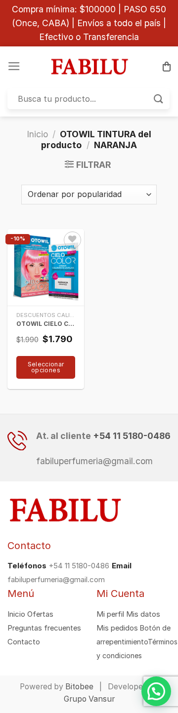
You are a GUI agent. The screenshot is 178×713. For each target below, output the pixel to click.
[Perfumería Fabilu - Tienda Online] (89, 67)
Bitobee (79, 686)
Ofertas (40, 614)
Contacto (23, 641)
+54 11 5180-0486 (132, 436)
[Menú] (14, 66)
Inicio (37, 134)
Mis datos (143, 614)
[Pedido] (167, 66)
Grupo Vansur (89, 699)
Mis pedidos (117, 628)
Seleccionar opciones (46, 367)
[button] (156, 691)
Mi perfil (110, 614)
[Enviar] (159, 99)
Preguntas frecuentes (44, 628)
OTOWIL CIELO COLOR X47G (46, 323)
